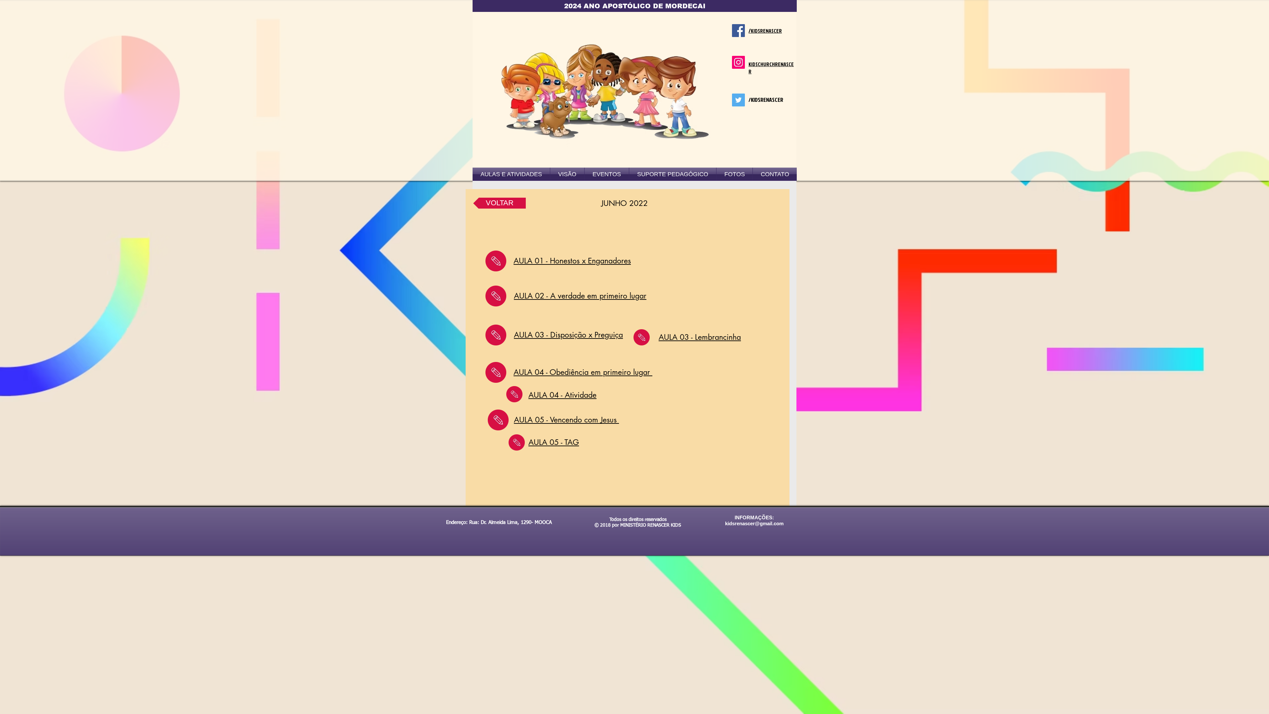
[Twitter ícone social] (738, 100)
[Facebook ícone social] (738, 30)
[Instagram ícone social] (738, 62)
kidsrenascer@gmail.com (754, 523)
